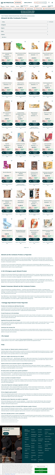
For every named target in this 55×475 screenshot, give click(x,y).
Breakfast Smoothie (21, 143)
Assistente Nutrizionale (42, 2)
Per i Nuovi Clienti (37, 6)
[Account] (49, 2)
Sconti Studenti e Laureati (48, 445)
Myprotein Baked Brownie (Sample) (20, 173)
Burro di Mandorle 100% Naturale (7, 201)
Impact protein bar (48, 112)
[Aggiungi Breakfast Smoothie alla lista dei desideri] (25, 132)
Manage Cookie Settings (41, 466)
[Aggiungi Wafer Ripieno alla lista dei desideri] (25, 189)
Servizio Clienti (26, 434)
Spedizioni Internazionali (27, 445)
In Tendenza (3, 6)
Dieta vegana (33, 459)
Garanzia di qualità (40, 435)
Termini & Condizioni (40, 446)
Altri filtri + (4, 37)
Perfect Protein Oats (34, 230)
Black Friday (47, 441)
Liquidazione (44, 6)
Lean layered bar (47, 143)
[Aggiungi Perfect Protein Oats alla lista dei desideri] (39, 219)
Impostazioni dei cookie (7, 457)
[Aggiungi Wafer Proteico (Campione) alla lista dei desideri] (39, 101)
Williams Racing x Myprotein (48, 449)
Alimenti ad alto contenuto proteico (27, 15)
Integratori (12, 6)
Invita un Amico (49, 433)
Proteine (7, 6)
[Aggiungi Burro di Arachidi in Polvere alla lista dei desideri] (12, 101)
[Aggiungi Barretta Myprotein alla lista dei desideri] (12, 161)
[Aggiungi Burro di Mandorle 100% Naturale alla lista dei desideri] (12, 189)
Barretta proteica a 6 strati (47, 84)
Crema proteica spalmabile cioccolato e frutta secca (21, 114)
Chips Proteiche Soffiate (21, 53)
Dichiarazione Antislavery (40, 440)
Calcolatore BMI (33, 456)
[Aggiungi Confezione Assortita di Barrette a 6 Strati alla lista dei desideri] (52, 161)
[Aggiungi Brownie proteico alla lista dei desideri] (52, 189)
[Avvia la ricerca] (35, 2)
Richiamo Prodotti (26, 456)
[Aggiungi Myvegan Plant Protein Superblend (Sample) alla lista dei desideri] (25, 219)
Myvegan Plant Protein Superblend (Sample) (20, 231)
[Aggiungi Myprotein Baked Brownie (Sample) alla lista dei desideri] (25, 161)
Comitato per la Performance (40, 461)
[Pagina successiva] (30, 247)
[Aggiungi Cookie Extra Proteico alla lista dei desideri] (12, 71)
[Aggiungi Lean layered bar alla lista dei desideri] (52, 132)
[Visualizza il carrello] (52, 2)
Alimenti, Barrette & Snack (24, 6)
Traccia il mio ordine (27, 449)
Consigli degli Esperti (50, 6)
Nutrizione (6, 15)
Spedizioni (27, 453)
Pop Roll (7, 143)
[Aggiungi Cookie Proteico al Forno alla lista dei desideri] (39, 71)
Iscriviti (6, 433)
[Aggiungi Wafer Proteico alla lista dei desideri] (25, 71)
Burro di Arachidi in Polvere (7, 113)
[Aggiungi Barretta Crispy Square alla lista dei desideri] (12, 219)
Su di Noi (40, 432)
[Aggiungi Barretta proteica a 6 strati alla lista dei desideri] (52, 71)
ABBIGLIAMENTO (28, 2)
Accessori (32, 6)
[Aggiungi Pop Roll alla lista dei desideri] (12, 132)
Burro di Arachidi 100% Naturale (7, 54)
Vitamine (17, 6)
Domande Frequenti (27, 438)
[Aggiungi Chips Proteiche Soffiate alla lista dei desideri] (25, 42)
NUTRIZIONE (18, 2)
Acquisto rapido (8, 63)
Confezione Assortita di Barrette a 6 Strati (48, 173)
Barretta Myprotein (7, 172)
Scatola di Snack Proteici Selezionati (34, 201)
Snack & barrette (32, 446)
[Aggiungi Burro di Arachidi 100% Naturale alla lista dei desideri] (12, 42)
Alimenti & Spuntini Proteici (14, 15)
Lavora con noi (40, 456)
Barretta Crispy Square (7, 230)
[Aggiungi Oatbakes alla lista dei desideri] (39, 132)
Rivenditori (40, 450)
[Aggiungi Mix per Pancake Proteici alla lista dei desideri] (52, 42)
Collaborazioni (41, 452)
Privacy (39, 443)
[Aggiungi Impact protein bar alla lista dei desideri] (52, 101)
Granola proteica (34, 172)
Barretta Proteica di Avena (34, 53)
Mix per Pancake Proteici (48, 53)
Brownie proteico (47, 200)
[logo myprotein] (7, 2)
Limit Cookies (41, 469)
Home (2, 15)
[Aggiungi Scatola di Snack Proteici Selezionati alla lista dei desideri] (39, 189)
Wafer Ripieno (21, 200)
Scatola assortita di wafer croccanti (47, 231)
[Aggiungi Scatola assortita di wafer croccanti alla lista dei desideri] (52, 219)
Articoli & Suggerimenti (33, 440)
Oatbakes (34, 143)
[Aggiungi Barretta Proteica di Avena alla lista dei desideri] (39, 42)
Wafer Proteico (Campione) (34, 113)
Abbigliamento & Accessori (34, 435)
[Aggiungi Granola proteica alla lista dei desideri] (39, 161)
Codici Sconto (47, 436)
